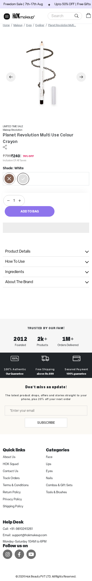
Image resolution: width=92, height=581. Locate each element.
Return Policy (12, 492)
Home (6, 25)
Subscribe (46, 422)
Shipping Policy (13, 506)
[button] (46, 228)
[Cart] (88, 15)
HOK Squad (10, 464)
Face (49, 457)
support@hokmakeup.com (29, 535)
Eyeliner (39, 25)
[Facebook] (19, 554)
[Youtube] (31, 554)
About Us (9, 457)
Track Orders (11, 478)
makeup (17, 25)
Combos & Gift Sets (59, 485)
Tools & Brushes (56, 492)
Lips (48, 464)
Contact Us (10, 471)
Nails (49, 478)
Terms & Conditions (16, 485)
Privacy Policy (12, 499)
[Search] (65, 16)
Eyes (29, 25)
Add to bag (30, 211)
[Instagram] (7, 554)
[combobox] (65, 16)
